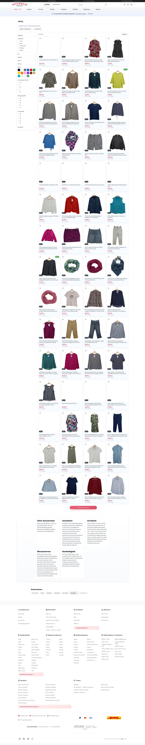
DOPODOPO (34, 665)
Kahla (19, 649)
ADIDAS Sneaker (119, 656)
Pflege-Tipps (104, 684)
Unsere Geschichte (51, 617)
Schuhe (61, 652)
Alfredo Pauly (35, 655)
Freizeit (75, 9)
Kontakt (20, 617)
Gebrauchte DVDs (92, 657)
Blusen (48, 647)
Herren (41, 9)
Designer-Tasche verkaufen (81, 690)
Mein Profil (104, 614)
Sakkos (61, 647)
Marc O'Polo (34, 639)
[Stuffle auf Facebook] (23, 738)
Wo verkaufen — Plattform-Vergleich (83, 687)
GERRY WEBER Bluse (120, 639)
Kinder (52, 9)
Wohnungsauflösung (79, 727)
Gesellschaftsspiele (92, 644)
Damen (29, 9)
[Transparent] (31, 76)
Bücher (89, 639)
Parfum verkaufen (50, 695)
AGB (75, 617)
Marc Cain (34, 652)
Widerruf (76, 623)
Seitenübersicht (83, 593)
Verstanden (90, 13)
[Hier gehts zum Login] (124, 4)
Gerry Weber (65, 593)
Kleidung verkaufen (23, 684)
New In (17, 9)
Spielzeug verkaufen (50, 690)
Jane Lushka (34, 644)
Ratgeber (76, 684)
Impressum (77, 620)
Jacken (61, 642)
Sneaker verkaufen (23, 695)
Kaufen (47, 4)
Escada (33, 642)
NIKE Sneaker (118, 654)
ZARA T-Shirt (105, 642)
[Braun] (31, 73)
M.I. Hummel (35, 593)
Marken (98, 9)
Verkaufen (56, 4)
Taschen (76, 649)
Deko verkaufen (22, 697)
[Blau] (28, 70)
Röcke (61, 639)
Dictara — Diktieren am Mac (53, 630)
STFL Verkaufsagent (55, 726)
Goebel (42, 593)
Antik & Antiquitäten (92, 655)
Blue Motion (37, 29)
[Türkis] (19, 76)
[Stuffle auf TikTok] (32, 738)
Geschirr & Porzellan (79, 655)
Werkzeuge (90, 649)
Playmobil (20, 660)
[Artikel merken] (40, 38)
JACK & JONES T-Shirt (108, 649)
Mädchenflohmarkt (43, 726)
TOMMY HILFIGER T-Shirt (107, 645)
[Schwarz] (19, 70)
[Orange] (22, 73)
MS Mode (33, 668)
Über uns (48, 614)
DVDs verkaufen (49, 692)
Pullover (48, 642)
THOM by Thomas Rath (25, 29)
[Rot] (31, 70)
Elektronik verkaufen (79, 692)
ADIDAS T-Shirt (106, 651)
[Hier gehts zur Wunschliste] (128, 4)
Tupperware (49, 593)
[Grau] (25, 70)
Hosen (47, 655)
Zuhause (63, 9)
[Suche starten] (105, 4)
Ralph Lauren (21, 670)
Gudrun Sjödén (35, 649)
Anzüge (61, 649)
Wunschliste (105, 620)
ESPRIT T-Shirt (106, 639)
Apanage (33, 660)
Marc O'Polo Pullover (120, 649)
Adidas (20, 663)
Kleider (48, 644)
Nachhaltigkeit (50, 626)
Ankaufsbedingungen (24, 623)
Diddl (19, 639)
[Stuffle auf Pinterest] (28, 738)
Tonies (20, 657)
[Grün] (34, 70)
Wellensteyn (57, 593)
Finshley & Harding (36, 657)
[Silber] (25, 76)
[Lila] (28, 73)
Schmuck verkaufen (50, 697)
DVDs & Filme (90, 642)
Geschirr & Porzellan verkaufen (26, 700)
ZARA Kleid (104, 654)
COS (32, 670)
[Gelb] (19, 73)
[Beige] (34, 73)
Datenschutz (77, 614)
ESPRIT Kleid (105, 656)
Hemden (48, 649)
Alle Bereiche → (91, 660)
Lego (19, 652)
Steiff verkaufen (22, 703)
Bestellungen (105, 617)
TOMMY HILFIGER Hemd (119, 642)
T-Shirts (48, 639)
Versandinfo (21, 620)
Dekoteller (76, 657)
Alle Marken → (74, 593)
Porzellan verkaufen (50, 687)
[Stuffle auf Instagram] (19, 738)
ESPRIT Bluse (105, 659)
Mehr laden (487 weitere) (83, 507)
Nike (19, 665)
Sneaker (61, 655)
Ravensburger (22, 655)
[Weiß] (22, 70)
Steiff (19, 642)
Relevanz (124, 34)
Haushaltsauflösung (90, 726)
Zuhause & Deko (78, 652)
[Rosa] (25, 73)
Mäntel (61, 644)
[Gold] (22, 76)
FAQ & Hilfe (21, 614)
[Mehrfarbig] (28, 76)
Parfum (89, 647)
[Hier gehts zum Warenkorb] (131, 4)
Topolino (33, 663)
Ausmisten (88, 727)
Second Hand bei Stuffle (52, 620)
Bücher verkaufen (23, 690)
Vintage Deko (90, 652)
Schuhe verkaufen (23, 692)
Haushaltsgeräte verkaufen (52, 700)
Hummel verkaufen (50, 684)
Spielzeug (86, 9)
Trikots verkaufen (22, 687)
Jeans (47, 652)
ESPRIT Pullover (119, 646)
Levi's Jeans (118, 651)
